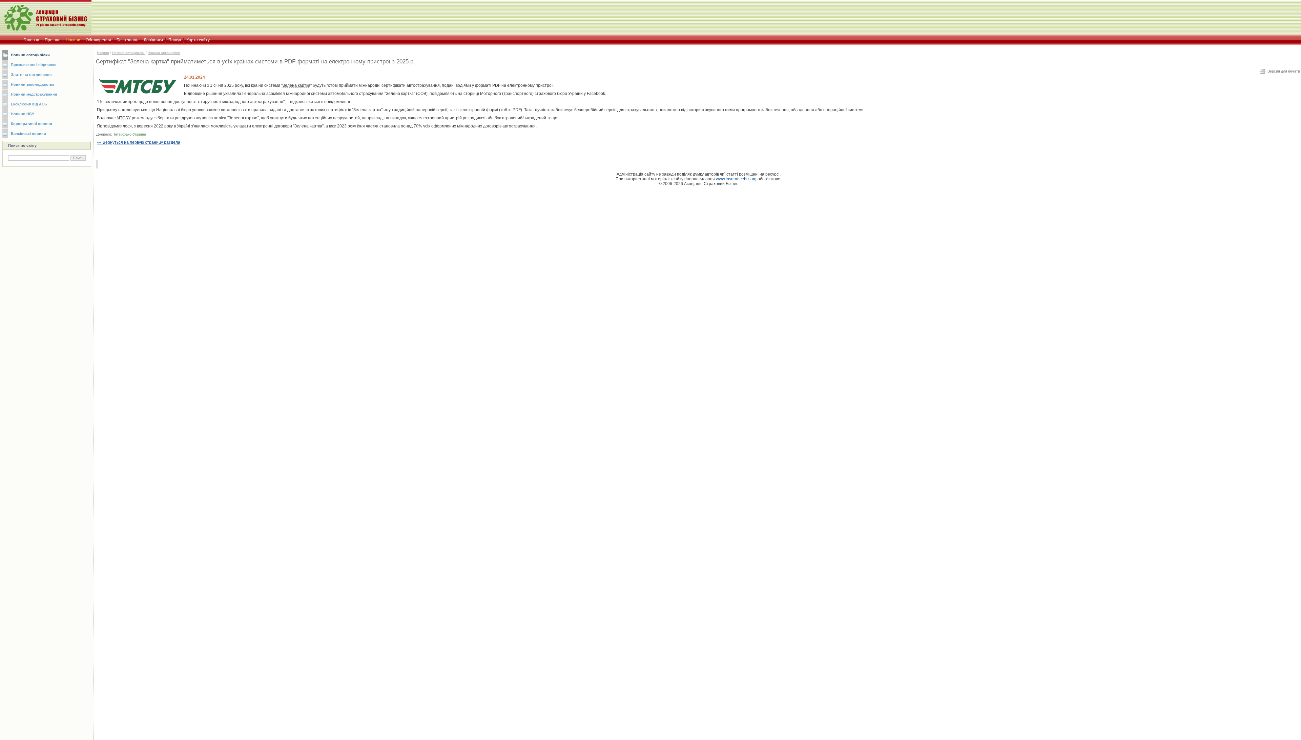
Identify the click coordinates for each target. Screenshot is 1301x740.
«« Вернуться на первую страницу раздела (138, 142)
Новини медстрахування (34, 94)
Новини (103, 53)
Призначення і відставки (34, 65)
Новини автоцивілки (30, 55)
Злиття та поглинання (31, 75)
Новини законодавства (32, 84)
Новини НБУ (22, 114)
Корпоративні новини (31, 124)
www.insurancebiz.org (736, 179)
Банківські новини (28, 134)
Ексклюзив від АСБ (29, 104)
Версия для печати (1283, 71)
